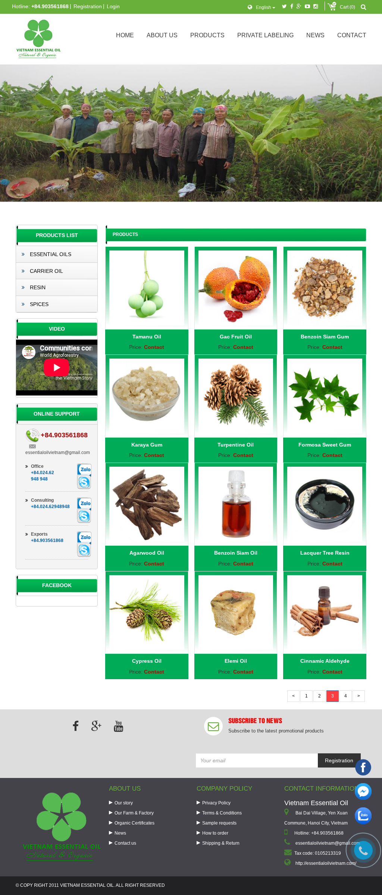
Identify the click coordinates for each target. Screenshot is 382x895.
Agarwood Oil (146, 553)
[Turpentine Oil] (235, 396)
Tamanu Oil (146, 337)
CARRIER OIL (45, 271)
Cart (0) (347, 7)
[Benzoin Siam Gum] (324, 287)
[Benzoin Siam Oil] (235, 504)
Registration (87, 6)
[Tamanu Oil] (146, 287)
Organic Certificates (134, 823)
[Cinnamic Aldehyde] (324, 612)
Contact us (125, 843)
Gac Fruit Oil (236, 337)
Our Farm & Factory (134, 813)
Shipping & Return (220, 843)
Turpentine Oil (235, 445)
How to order (215, 833)
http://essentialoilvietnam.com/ (325, 863)
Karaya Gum (146, 445)
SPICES (38, 304)
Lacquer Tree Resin (325, 553)
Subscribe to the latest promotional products (276, 731)
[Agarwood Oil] (146, 504)
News (120, 833)
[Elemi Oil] (235, 612)
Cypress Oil (147, 661)
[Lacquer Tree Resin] (324, 504)
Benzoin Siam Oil (235, 553)
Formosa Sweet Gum (324, 445)
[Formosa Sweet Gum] (324, 396)
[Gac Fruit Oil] (235, 287)
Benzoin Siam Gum (325, 337)
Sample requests (219, 823)
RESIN (37, 287)
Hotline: (40, 6)
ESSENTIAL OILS (49, 254)
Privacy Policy (216, 803)
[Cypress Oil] (146, 612)
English (264, 7)
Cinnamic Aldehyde (325, 661)
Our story (124, 803)
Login (113, 6)
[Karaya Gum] (146, 396)
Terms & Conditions (222, 813)
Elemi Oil (236, 661)
